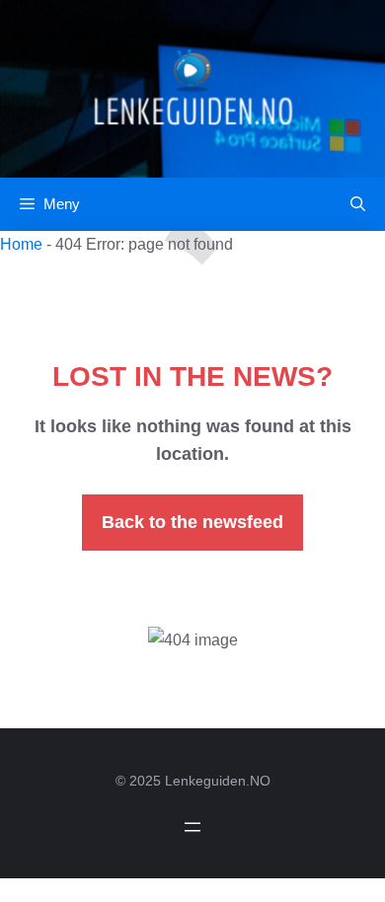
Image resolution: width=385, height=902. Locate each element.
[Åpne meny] (192, 827)
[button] (358, 204)
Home (21, 244)
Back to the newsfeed (192, 522)
